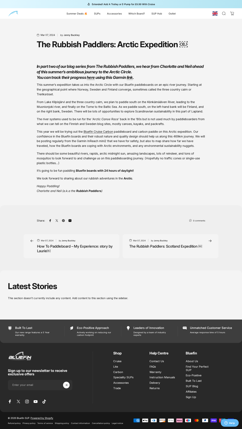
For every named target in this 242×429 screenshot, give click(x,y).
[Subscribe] (66, 385)
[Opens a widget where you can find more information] (230, 423)
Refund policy (14, 423)
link (130, 77)
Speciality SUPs (123, 377)
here (91, 77)
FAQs (152, 366)
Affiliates (191, 391)
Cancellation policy (101, 423)
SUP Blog (192, 386)
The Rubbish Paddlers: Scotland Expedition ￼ (165, 246)
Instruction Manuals (162, 377)
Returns (154, 388)
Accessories (121, 383)
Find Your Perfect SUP (197, 368)
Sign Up (191, 397)
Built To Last (194, 381)
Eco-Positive (194, 375)
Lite (115, 366)
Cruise (117, 361)
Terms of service (45, 423)
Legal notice (117, 423)
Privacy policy (29, 423)
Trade (117, 388)
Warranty (155, 372)
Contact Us (156, 361)
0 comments (199, 220)
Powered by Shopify (42, 418)
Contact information (80, 423)
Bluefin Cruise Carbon (98, 131)
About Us (192, 361)
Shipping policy (62, 423)
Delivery (154, 383)
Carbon (118, 372)
